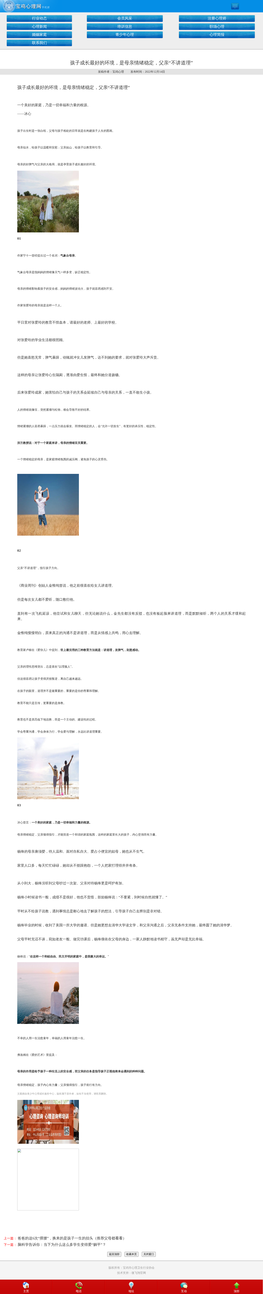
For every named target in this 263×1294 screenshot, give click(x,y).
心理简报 (217, 35)
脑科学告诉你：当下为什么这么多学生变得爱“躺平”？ (62, 1245)
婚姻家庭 (39, 35)
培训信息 (124, 26)
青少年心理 (124, 35)
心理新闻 (39, 26)
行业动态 (39, 18)
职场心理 (217, 26)
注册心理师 (217, 18)
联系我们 (39, 43)
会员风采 (124, 18)
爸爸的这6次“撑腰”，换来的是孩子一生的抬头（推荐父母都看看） (72, 1238)
